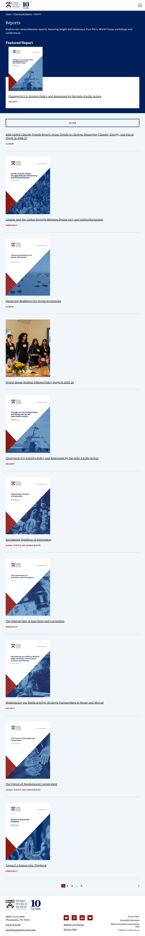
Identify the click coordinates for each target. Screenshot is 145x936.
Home (8, 14)
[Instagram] (74, 917)
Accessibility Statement (129, 920)
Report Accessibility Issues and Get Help (125, 925)
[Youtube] (90, 917)
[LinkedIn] (82, 917)
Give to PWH (70, 929)
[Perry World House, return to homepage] (17, 5)
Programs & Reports (22, 14)
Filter (72, 123)
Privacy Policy (133, 916)
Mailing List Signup (74, 924)
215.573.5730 (13, 925)
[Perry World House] (23, 905)
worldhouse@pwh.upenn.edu (21, 930)
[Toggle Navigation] (140, 5)
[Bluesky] (66, 917)
